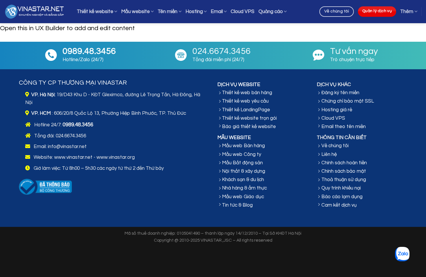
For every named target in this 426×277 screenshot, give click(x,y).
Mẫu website (135, 11)
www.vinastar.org (116, 157)
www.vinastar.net (73, 157)
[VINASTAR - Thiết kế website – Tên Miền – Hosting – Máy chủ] (36, 11)
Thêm (406, 11)
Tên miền (167, 11)
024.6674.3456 (71, 135)
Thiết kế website (95, 11)
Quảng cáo (270, 11)
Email (217, 11)
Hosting (194, 11)
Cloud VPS (242, 11)
